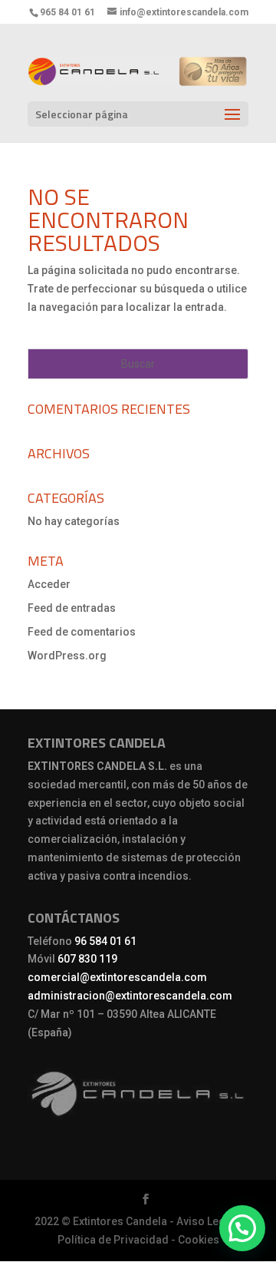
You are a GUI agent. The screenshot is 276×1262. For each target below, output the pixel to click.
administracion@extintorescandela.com (130, 995)
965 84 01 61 (67, 12)
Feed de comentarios (82, 632)
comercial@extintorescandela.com (117, 977)
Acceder (49, 584)
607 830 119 (87, 959)
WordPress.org (67, 655)
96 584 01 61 (105, 941)
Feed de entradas (72, 608)
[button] (242, 1228)
